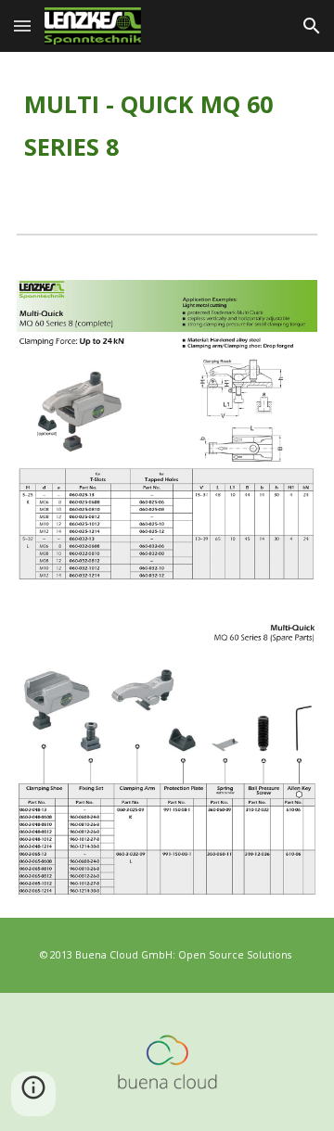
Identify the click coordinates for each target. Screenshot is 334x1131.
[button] (22, 25)
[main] (167, 128)
